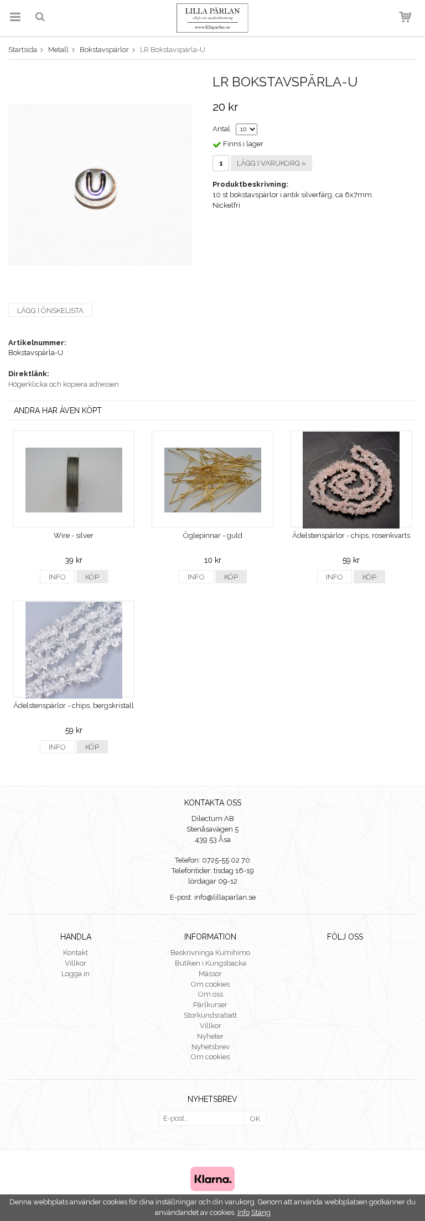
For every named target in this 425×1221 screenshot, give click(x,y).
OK (255, 1119)
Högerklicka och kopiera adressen (63, 384)
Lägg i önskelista (50, 310)
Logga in (75, 973)
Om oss (210, 994)
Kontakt (75, 952)
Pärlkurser (210, 1005)
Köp (92, 577)
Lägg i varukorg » (271, 163)
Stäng (261, 1212)
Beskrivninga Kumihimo (210, 952)
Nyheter (210, 1036)
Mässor (210, 973)
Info (57, 577)
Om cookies (210, 984)
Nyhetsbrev (210, 1047)
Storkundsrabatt (210, 1015)
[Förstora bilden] (100, 184)
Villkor (75, 963)
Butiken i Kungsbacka (210, 963)
